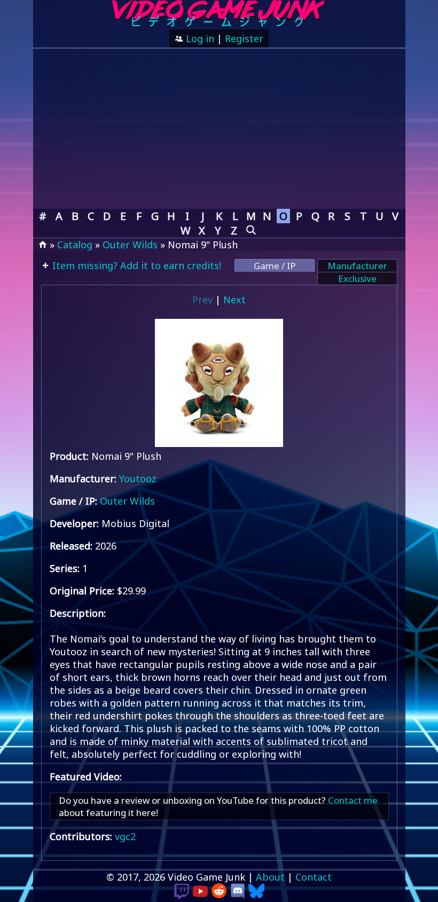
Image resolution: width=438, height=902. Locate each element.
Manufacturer (357, 266)
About (270, 876)
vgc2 (125, 836)
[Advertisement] (219, 128)
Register (244, 38)
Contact (313, 876)
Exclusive (357, 278)
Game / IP (274, 266)
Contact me (353, 800)
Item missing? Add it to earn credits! (135, 265)
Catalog (74, 244)
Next (234, 299)
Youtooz (138, 478)
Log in (198, 38)
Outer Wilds (130, 244)
